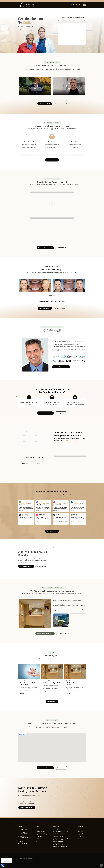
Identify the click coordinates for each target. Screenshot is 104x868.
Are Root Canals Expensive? (51, 683)
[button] (35, 86)
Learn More (29, 150)
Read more (21, 510)
